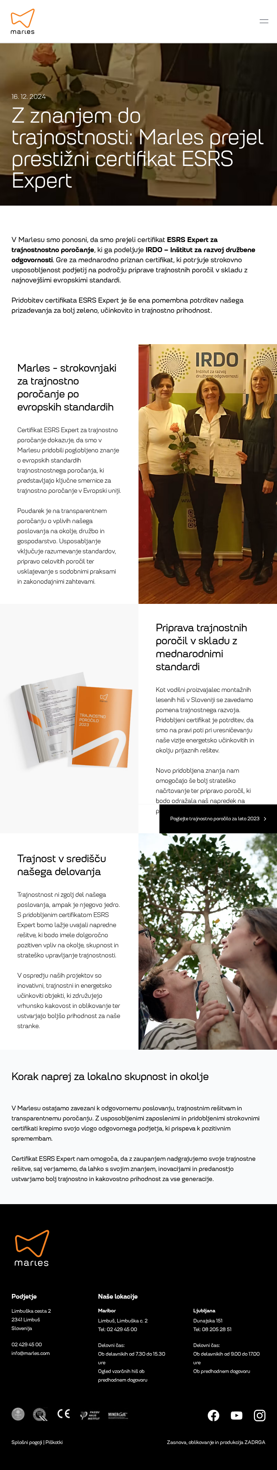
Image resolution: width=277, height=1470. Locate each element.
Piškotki (54, 1442)
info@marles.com (31, 1353)
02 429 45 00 (27, 1345)
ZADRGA (255, 1442)
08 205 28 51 (217, 1329)
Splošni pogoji (27, 1442)
